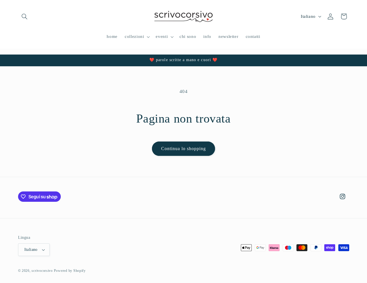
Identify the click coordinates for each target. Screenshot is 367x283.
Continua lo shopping (183, 148)
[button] (24, 16)
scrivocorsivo (42, 270)
